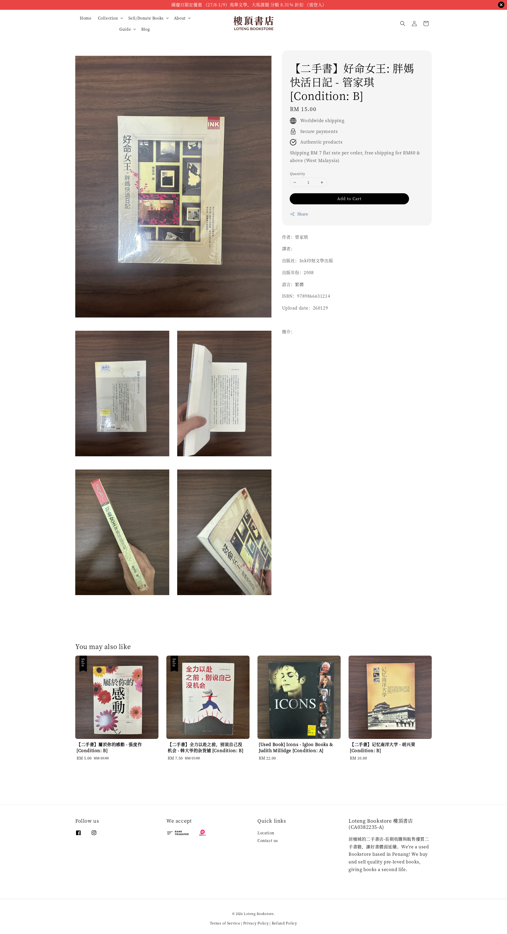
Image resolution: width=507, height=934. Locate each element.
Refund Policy (284, 923)
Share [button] (302, 214)
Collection (108, 18)
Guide (125, 29)
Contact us (267, 840)
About (180, 18)
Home (85, 18)
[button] (403, 23)
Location (265, 832)
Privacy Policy (256, 923)
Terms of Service (225, 923)
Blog (145, 29)
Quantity (297, 173)
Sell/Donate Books (146, 18)
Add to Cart (349, 198)
